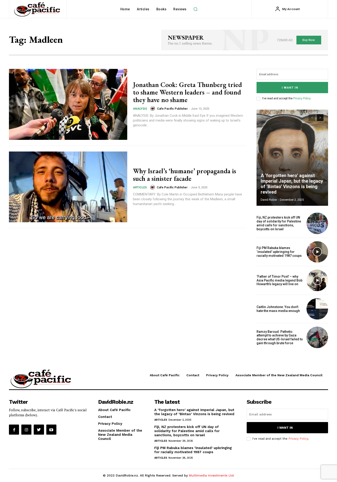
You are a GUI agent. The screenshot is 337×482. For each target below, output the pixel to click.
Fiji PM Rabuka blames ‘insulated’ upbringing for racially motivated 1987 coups (279, 251)
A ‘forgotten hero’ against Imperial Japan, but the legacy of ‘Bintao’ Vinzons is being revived (292, 184)
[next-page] (320, 117)
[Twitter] (39, 430)
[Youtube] (51, 430)
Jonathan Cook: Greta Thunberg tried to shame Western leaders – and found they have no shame (187, 92)
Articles (140, 187)
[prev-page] (312, 117)
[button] (195, 9)
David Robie (269, 199)
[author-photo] (153, 108)
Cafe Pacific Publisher (172, 108)
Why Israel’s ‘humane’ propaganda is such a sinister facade (184, 174)
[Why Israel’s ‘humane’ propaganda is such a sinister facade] (68, 187)
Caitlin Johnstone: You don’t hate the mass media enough (278, 309)
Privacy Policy (301, 98)
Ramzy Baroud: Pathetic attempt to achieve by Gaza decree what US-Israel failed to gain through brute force (280, 337)
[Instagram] (26, 430)
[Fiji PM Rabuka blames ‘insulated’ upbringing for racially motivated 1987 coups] (317, 252)
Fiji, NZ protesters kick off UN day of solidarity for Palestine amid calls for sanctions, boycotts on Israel (279, 223)
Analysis (140, 108)
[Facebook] (14, 430)
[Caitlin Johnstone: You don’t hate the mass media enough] (317, 309)
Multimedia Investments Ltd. (211, 475)
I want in (290, 87)
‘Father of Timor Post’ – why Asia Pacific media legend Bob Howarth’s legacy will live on (279, 280)
